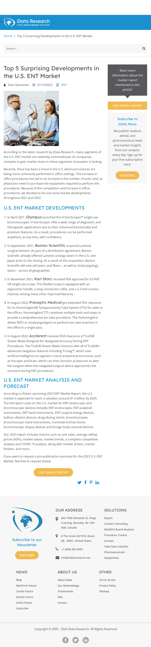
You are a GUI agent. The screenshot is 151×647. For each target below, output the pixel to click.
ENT (64, 85)
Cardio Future (24, 591)
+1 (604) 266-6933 (72, 549)
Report (108, 518)
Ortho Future (24, 602)
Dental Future (24, 597)
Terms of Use (107, 580)
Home (8, 36)
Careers (62, 602)
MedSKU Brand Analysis (119, 529)
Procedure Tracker (115, 535)
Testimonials (65, 591)
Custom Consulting (116, 523)
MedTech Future (26, 585)
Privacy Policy (107, 585)
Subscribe (127, 175)
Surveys (109, 541)
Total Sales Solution (116, 546)
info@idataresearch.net (75, 557)
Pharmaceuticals (114, 552)
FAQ (60, 597)
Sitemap (104, 591)
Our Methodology (68, 585)
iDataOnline (111, 558)
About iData (65, 580)
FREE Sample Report (53, 472)
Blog (19, 580)
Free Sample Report (127, 105)
